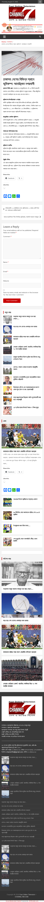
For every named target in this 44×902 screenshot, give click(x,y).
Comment (7, 237)
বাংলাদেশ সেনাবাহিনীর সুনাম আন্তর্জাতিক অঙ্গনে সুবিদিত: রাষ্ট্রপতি (26, 378)
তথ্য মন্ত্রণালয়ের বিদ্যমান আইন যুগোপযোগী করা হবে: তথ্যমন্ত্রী (27, 398)
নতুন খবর (8, 312)
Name (6, 262)
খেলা (4, 421)
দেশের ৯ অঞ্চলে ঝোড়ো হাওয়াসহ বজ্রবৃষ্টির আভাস (25, 368)
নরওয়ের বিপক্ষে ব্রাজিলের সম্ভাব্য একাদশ (25, 499)
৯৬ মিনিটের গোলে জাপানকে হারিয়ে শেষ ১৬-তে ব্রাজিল (26, 513)
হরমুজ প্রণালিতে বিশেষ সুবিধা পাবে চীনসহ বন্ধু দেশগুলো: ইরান (26, 358)
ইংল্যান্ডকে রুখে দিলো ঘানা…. (21, 525)
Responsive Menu (40, 2)
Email (5, 272)
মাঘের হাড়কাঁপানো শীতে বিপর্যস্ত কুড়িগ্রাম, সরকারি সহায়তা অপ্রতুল (21, 217)
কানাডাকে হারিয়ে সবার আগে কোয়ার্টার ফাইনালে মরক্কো (26, 337)
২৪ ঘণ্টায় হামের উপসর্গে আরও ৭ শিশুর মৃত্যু (26, 407)
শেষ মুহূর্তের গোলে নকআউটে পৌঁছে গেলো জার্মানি (25, 539)
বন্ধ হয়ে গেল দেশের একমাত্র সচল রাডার (25, 326)
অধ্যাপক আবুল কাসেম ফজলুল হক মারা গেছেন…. (24, 317)
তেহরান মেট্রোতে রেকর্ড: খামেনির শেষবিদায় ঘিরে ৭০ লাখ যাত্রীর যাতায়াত (27, 347)
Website (6, 281)
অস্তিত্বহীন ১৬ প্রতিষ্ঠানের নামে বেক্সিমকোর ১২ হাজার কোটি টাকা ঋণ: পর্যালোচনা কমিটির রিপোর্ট (22, 209)
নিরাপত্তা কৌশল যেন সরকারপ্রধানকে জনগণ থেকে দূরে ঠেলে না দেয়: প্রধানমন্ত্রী (26, 388)
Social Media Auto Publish (13, 901)
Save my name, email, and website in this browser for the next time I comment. (20, 294)
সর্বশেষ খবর (7, 558)
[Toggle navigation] (4, 36)
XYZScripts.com (33, 901)
